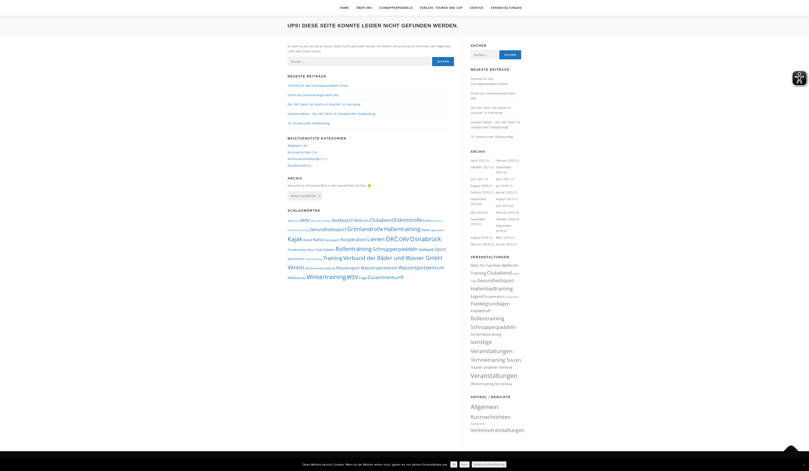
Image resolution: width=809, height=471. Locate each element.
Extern (428, 220)
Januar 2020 (504, 192)
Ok (454, 464)
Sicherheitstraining (486, 334)
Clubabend (381, 220)
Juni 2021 (477, 179)
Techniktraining (313, 259)
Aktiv (305, 220)
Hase (425, 229)
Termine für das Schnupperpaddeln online (318, 86)
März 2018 (503, 237)
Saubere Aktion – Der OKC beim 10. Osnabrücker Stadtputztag (331, 114)
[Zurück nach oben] (791, 451)
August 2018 (479, 237)
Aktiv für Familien (321, 221)
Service (477, 7)
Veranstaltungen (506, 7)
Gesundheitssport (327, 229)
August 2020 (479, 186)
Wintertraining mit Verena (491, 384)
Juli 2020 (502, 186)
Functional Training (298, 230)
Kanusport (332, 240)
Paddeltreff (480, 310)
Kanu (318, 239)
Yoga (363, 277)
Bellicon (361, 220)
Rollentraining (354, 249)
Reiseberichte (297, 166)
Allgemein (295, 146)
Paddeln (329, 249)
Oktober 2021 (480, 167)
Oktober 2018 (505, 219)
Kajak (295, 239)
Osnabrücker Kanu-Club (305, 249)
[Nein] (804, 465)
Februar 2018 (480, 244)
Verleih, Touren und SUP (441, 7)
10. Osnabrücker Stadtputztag (309, 123)
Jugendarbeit (437, 230)
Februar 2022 (505, 160)
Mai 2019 (477, 212)
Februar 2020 (480, 192)
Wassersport (348, 267)
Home (344, 7)
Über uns (364, 7)
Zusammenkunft (386, 277)
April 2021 (503, 179)
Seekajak (426, 249)
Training (332, 257)
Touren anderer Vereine (491, 367)
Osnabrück (425, 239)
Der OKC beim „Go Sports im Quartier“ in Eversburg (324, 104)
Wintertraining (326, 277)
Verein (296, 267)
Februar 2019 (505, 212)
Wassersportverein (379, 268)
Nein (464, 464)
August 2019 (504, 199)
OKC (392, 239)
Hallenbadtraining (492, 288)
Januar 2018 (504, 244)
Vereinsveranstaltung (320, 268)
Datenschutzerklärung (489, 464)
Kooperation (353, 239)
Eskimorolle (408, 219)
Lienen (376, 239)
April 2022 (478, 160)
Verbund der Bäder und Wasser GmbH (392, 257)
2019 (296, 221)
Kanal (307, 239)
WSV (352, 277)
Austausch (342, 220)
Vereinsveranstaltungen (304, 159)
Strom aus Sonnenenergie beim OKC (313, 95)
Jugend (477, 296)
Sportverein (296, 259)
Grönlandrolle (365, 229)
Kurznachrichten (299, 152)
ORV (404, 239)
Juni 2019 (502, 206)
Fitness (438, 221)
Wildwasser (297, 277)
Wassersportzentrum (421, 268)
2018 (290, 221)
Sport (440, 249)
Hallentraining (402, 229)
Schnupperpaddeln (396, 7)
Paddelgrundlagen (490, 303)
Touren (513, 360)
